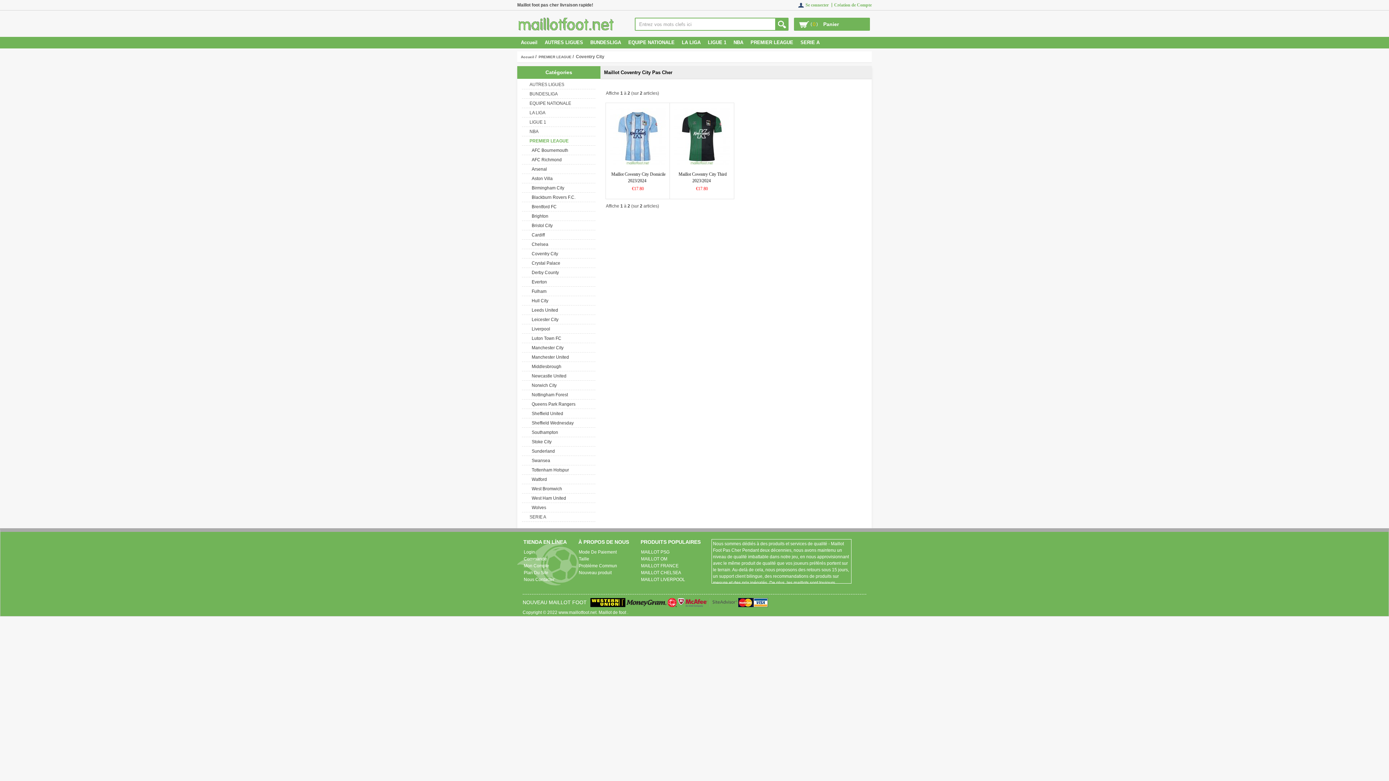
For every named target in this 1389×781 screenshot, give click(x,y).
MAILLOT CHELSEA (661, 572)
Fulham (538, 291)
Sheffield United (546, 413)
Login (529, 552)
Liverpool (540, 329)
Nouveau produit (595, 572)
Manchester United (549, 357)
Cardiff (537, 235)
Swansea (540, 460)
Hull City (539, 300)
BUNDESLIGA (605, 42)
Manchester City (547, 347)
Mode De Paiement (598, 552)
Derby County (544, 272)
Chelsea (539, 244)
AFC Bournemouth (549, 150)
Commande (535, 559)
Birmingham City (547, 188)
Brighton (539, 216)
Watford (538, 479)
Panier (831, 24)
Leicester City (544, 319)
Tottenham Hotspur (549, 470)
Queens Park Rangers (552, 404)
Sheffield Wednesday (552, 423)
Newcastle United (548, 376)
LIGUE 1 (717, 42)
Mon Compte (536, 565)
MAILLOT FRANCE (660, 565)
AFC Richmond (546, 159)
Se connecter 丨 (820, 5)
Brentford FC (543, 206)
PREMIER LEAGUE (555, 57)
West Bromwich (546, 488)
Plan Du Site (536, 572)
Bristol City (541, 225)
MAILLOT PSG (655, 552)
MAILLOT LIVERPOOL (663, 579)
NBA (738, 42)
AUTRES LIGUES (564, 42)
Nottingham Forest (549, 394)
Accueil (529, 42)
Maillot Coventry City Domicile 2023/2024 (638, 177)
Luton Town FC (545, 338)
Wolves (538, 507)
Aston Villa (541, 178)
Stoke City (541, 441)
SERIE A (810, 42)
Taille (584, 559)
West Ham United (548, 498)
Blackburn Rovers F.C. (552, 197)
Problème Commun (598, 565)
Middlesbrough (545, 366)
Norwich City (543, 385)
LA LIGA (691, 42)
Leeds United (544, 310)
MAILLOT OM (654, 559)
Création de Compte (853, 5)
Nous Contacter (539, 579)
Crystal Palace (545, 263)
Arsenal (538, 169)
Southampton (544, 432)
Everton (538, 282)
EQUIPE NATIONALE (651, 42)
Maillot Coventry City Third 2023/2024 (703, 177)
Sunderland (542, 451)
